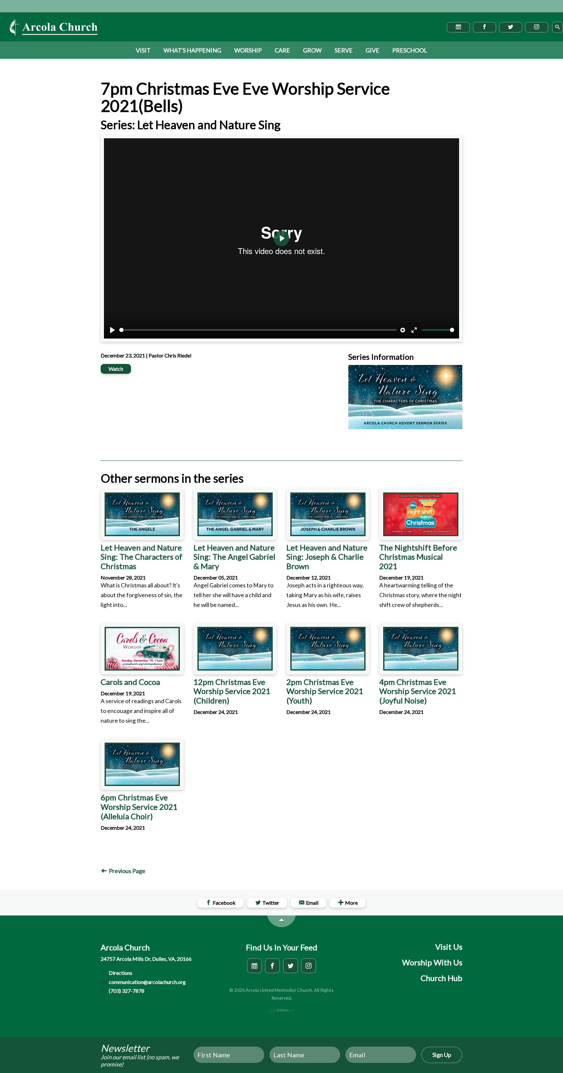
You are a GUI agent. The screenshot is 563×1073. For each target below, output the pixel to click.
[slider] (258, 330)
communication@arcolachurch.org (147, 982)
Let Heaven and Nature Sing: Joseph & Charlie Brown (327, 557)
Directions (120, 973)
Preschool (409, 50)
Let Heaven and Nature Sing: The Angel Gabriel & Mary (234, 557)
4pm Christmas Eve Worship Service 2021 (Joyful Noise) (417, 691)
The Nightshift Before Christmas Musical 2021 (418, 557)
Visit (143, 50)
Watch (115, 369)
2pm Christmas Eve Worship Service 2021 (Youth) (324, 691)
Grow (312, 50)
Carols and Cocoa (130, 682)
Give (372, 50)
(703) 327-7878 (126, 991)
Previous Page (126, 870)
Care (282, 50)
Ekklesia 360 (281, 1010)
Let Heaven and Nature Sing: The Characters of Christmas (141, 557)
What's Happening (192, 50)
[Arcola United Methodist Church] (54, 27)
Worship (248, 50)
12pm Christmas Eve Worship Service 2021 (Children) (232, 691)
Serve (344, 50)
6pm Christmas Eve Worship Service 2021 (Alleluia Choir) (139, 807)
